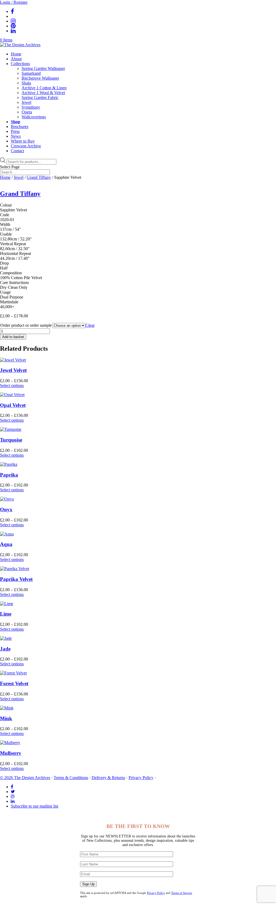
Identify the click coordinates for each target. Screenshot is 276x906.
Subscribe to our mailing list (34, 806)
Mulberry (10, 753)
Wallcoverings (34, 117)
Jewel (26, 102)
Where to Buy (23, 141)
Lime (5, 614)
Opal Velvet (13, 405)
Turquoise (11, 440)
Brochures (19, 126)
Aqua (6, 544)
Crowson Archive (26, 146)
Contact (17, 150)
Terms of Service (181, 892)
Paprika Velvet (16, 579)
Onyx (6, 509)
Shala (26, 83)
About (16, 58)
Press (15, 131)
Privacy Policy (141, 777)
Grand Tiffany (39, 177)
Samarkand (31, 73)
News (16, 136)
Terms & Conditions (71, 777)
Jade (5, 649)
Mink (6, 718)
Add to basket (13, 337)
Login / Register (13, 2)
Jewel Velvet (13, 370)
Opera (27, 112)
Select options (12, 385)
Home (16, 54)
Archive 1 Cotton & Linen (44, 88)
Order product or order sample (26, 325)
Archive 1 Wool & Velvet (43, 92)
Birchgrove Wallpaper (40, 78)
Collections (20, 63)
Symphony (31, 107)
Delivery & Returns (108, 777)
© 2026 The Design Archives (25, 777)
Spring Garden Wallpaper (43, 68)
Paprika (9, 475)
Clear (90, 325)
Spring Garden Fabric (40, 97)
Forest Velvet (14, 683)
